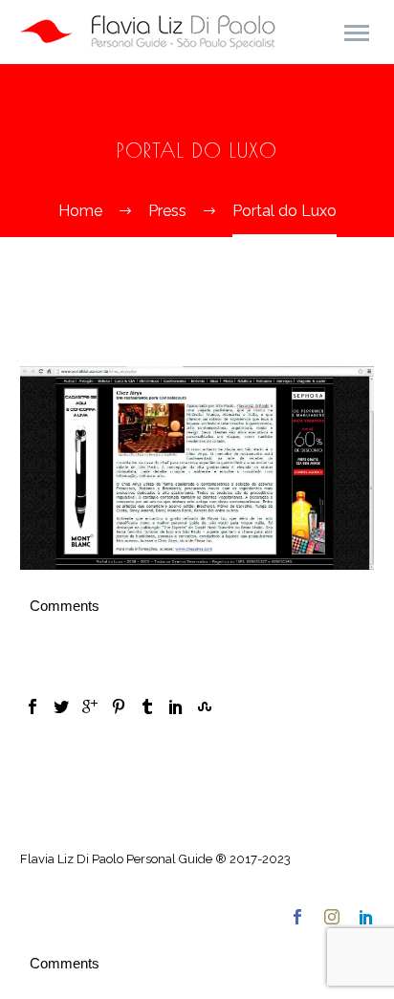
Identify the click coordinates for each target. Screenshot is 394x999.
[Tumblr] (147, 706)
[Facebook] (32, 706)
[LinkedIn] (176, 706)
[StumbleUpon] (204, 706)
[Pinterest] (118, 706)
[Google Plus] (90, 706)
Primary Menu (356, 33)
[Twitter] (61, 706)
